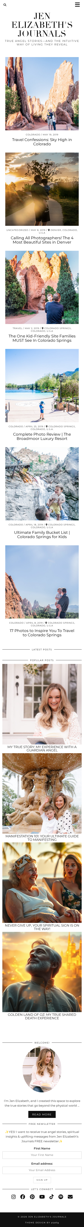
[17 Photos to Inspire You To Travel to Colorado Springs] (42, 582)
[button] (78, 5)
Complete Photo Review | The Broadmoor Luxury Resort (42, 436)
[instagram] (13, 1197)
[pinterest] (32, 1197)
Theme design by (42, 1222)
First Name (42, 1148)
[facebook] (22, 1197)
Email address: (42, 1163)
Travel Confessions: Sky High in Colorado (42, 141)
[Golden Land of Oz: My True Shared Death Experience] (42, 972)
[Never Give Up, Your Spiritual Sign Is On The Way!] (42, 882)
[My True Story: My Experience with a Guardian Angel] (42, 704)
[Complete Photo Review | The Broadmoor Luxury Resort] (42, 385)
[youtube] (42, 1197)
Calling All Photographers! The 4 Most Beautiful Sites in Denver (42, 240)
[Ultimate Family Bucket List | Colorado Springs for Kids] (42, 483)
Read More (42, 1114)
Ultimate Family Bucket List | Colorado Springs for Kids (42, 534)
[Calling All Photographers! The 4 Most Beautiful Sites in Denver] (42, 189)
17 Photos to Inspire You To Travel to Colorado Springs (42, 632)
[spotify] (60, 1197)
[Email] (70, 1197)
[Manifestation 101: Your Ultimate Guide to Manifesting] (42, 793)
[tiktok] (51, 1197)
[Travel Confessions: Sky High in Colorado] (42, 93)
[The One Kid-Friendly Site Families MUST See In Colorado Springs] (42, 287)
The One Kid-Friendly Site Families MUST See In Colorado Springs (42, 338)
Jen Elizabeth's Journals (42, 25)
